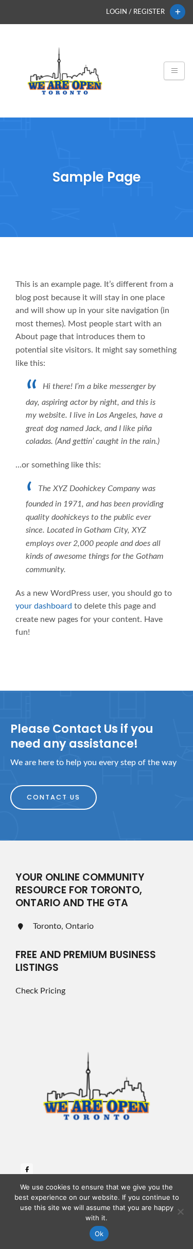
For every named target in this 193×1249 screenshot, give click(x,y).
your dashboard (43, 606)
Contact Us (53, 797)
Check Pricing (40, 991)
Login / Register (135, 12)
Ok (99, 1234)
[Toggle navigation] (174, 71)
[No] (180, 1211)
